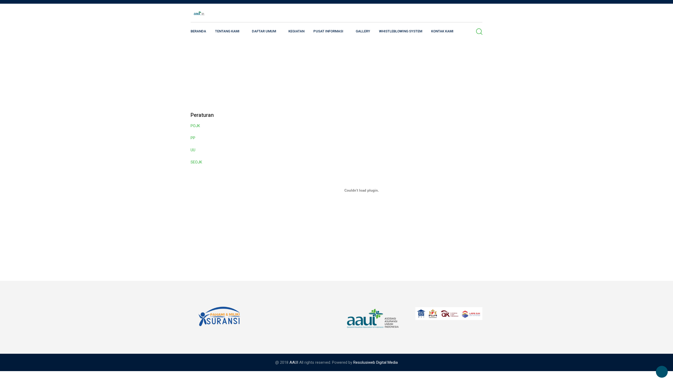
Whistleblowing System (400, 31)
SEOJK (196, 162)
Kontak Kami (442, 31)
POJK (195, 125)
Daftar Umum (264, 31)
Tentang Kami (227, 31)
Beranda (198, 31)
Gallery (363, 31)
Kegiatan (296, 31)
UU (193, 150)
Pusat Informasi (328, 31)
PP (193, 138)
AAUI (293, 362)
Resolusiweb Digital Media (375, 362)
